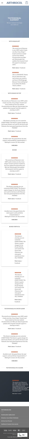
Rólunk (15, 434)
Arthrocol (14, 3)
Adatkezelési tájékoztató (8, 414)
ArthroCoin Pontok (6, 421)
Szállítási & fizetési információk (9, 424)
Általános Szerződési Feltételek (9, 418)
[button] (2, 3)
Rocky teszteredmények (10, 433)
